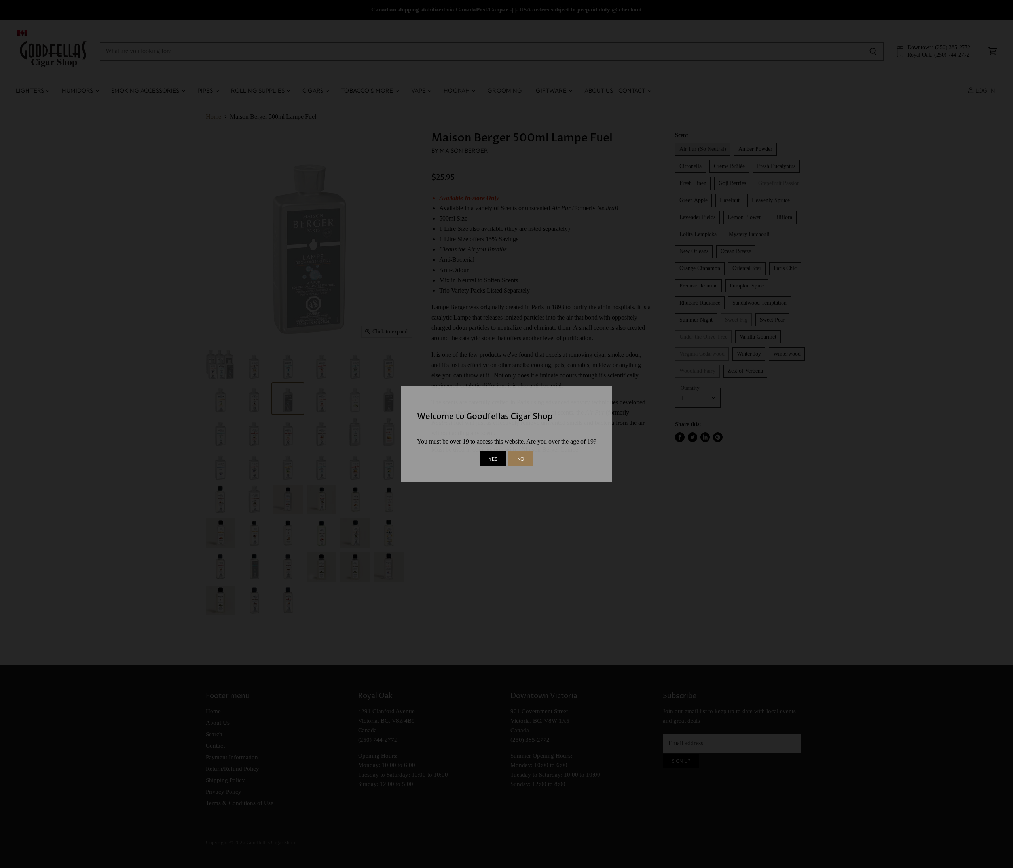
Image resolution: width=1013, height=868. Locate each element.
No (520, 459)
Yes (493, 459)
